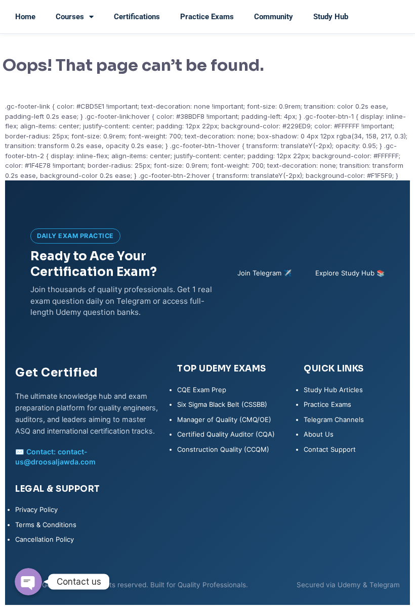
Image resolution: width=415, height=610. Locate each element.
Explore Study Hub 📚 (350, 273)
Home (25, 16)
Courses (70, 16)
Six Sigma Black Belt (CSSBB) (222, 404)
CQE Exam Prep (201, 390)
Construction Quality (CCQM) (223, 449)
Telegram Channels (334, 419)
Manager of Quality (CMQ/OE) (224, 419)
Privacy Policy (36, 509)
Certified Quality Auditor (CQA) (226, 434)
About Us (319, 434)
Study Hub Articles (333, 390)
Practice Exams (207, 16)
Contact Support (330, 449)
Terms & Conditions (45, 525)
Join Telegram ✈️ (264, 273)
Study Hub (330, 16)
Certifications (137, 16)
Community (273, 16)
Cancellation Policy (44, 539)
